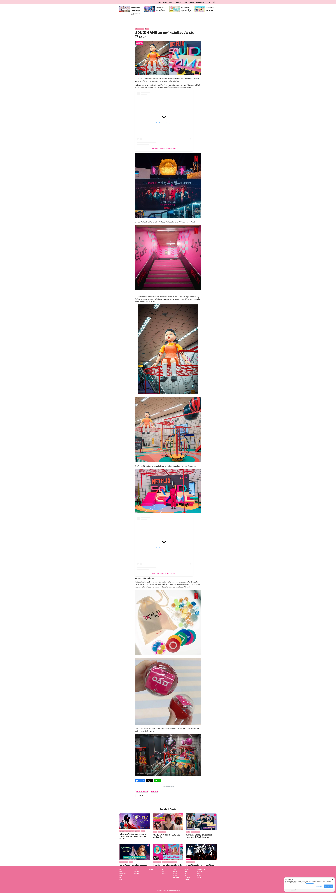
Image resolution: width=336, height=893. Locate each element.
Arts (186, 872)
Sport (162, 872)
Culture (191, 2)
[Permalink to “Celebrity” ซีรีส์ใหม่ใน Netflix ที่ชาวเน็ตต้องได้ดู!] (168, 821)
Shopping (163, 874)
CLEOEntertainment (142, 791)
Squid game (154, 791)
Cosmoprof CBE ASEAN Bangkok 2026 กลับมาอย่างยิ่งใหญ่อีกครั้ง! (160, 10)
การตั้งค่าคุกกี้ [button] (319, 886)
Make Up (136, 872)
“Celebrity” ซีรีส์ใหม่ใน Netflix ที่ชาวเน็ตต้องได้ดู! (167, 836)
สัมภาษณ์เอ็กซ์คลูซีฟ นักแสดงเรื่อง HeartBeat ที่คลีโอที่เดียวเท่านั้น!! (199, 836)
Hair (135, 870)
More (208, 2)
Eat (162, 870)
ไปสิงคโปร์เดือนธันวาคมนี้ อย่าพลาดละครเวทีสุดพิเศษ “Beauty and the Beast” (132, 836)
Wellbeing (176, 878)
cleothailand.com (164, 890)
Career (175, 872)
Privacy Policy (310, 883)
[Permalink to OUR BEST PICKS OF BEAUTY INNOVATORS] (199, 9)
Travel (143, 831)
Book (186, 874)
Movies (164, 862)
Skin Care (137, 874)
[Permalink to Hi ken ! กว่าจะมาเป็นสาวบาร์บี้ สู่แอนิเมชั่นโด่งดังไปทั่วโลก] (168, 851)
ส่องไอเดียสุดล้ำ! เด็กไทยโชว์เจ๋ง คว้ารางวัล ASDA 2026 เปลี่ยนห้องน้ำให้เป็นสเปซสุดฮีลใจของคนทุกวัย (135, 11)
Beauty (165, 2)
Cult (186, 876)
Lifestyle (178, 2)
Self (120, 876)
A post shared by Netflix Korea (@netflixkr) (164, 148)
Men (120, 880)
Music (130, 862)
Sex (120, 872)
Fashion (171, 2)
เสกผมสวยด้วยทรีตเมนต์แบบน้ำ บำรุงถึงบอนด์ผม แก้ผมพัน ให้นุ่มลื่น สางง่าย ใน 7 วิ (186, 10)
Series (146, 29)
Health (175, 874)
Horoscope (188, 878)
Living (185, 2)
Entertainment (200, 2)
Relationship (123, 874)
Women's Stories (172, 862)
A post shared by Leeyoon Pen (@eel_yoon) (164, 573)
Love (159, 2)
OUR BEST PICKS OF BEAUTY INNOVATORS (210, 9)
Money (175, 876)
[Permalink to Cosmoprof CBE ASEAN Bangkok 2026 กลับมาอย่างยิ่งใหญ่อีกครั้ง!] (149, 9)
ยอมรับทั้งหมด (328, 886)
